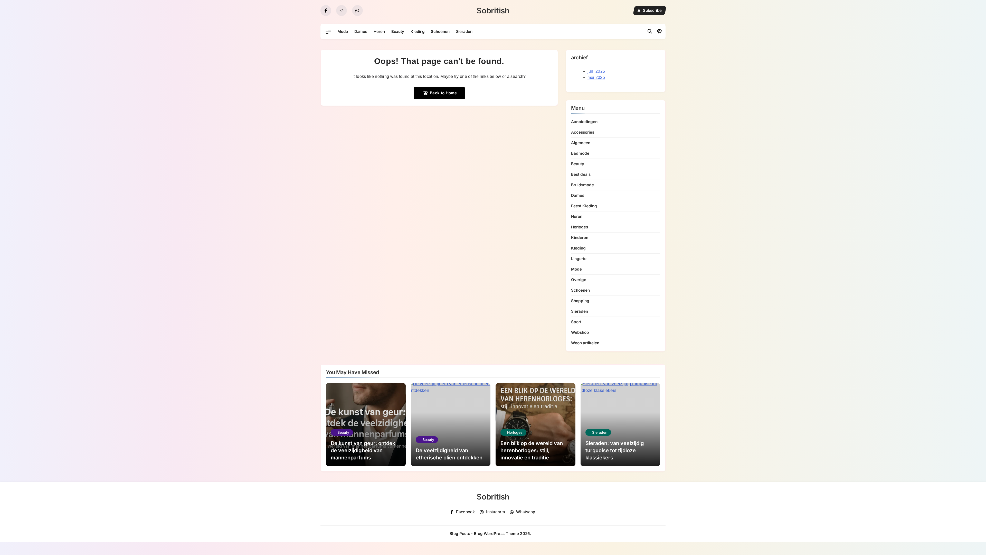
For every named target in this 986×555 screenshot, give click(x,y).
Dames (360, 31)
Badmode (580, 153)
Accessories (582, 132)
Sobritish (493, 10)
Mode (342, 31)
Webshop (580, 332)
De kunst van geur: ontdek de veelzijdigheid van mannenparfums (363, 450)
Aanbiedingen (584, 121)
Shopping (580, 300)
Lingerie (578, 258)
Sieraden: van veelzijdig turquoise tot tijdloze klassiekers (614, 450)
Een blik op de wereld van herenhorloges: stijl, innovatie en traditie (531, 450)
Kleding (417, 31)
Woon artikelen (585, 342)
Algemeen (580, 142)
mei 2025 (596, 77)
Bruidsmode (582, 184)
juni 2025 (596, 71)
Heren (379, 31)
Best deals (581, 174)
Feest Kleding (584, 205)
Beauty (397, 31)
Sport (576, 321)
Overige (578, 279)
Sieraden (464, 31)
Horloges (579, 227)
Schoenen (440, 31)
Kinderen (579, 237)
